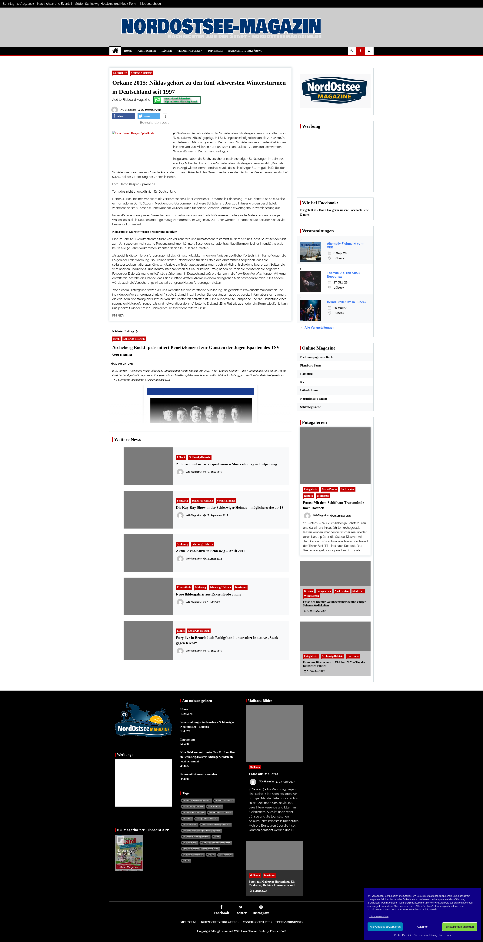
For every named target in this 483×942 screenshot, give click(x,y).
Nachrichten (147, 50)
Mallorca (255, 766)
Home (128, 50)
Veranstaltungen (189, 50)
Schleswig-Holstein (141, 72)
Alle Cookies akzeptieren (385, 926)
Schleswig (182, 500)
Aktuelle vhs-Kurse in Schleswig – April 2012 (210, 551)
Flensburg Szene (310, 365)
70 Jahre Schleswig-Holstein (196, 837)
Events (181, 630)
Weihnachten (311, 595)
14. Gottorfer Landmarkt (220, 812)
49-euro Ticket (190, 825)
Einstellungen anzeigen (459, 926)
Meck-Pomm (329, 489)
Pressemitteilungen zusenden (198, 774)
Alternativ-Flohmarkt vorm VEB (345, 245)
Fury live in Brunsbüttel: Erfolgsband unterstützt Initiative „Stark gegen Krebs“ (227, 640)
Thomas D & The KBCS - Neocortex (344, 274)
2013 (186, 861)
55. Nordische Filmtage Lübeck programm (202, 831)
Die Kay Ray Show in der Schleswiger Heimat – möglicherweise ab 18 (229, 507)
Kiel (302, 382)
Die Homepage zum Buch (316, 357)
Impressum (445, 935)
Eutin (116, 338)
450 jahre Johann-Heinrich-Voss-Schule (201, 849)
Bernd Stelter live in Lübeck (346, 302)
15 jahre (187, 819)
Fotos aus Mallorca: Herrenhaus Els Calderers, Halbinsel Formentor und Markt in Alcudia (272, 883)
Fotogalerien (311, 489)
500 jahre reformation (193, 855)
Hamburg (306, 373)
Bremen (308, 590)
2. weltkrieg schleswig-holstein (197, 800)
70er (217, 837)
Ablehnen (422, 926)
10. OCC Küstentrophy (194, 812)
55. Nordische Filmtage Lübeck (216, 825)
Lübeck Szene (309, 390)
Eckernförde (184, 587)
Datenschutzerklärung (425, 935)
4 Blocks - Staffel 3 (224, 800)
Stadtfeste (358, 590)
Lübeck (181, 457)
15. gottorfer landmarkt (207, 819)
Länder (167, 50)
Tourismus (241, 587)
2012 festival (226, 855)
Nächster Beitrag (123, 331)
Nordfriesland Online (313, 398)
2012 (211, 854)
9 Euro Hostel (215, 806)
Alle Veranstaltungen (319, 327)
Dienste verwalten (378, 916)
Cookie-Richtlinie (403, 935)
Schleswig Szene (310, 407)
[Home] (115, 51)
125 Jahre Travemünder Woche (216, 843)
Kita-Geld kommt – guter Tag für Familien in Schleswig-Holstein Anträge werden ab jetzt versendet (207, 757)
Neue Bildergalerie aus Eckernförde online (208, 594)
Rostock (308, 495)
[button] (352, 51)
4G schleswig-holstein (193, 806)
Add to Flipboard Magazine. (131, 99)
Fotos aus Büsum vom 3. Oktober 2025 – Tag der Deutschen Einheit (334, 663)
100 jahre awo (190, 843)
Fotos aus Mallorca (263, 774)
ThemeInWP (278, 931)
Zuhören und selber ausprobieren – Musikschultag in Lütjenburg (226, 464)
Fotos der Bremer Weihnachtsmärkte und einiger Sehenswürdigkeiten (334, 603)
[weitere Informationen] (165, 116)
